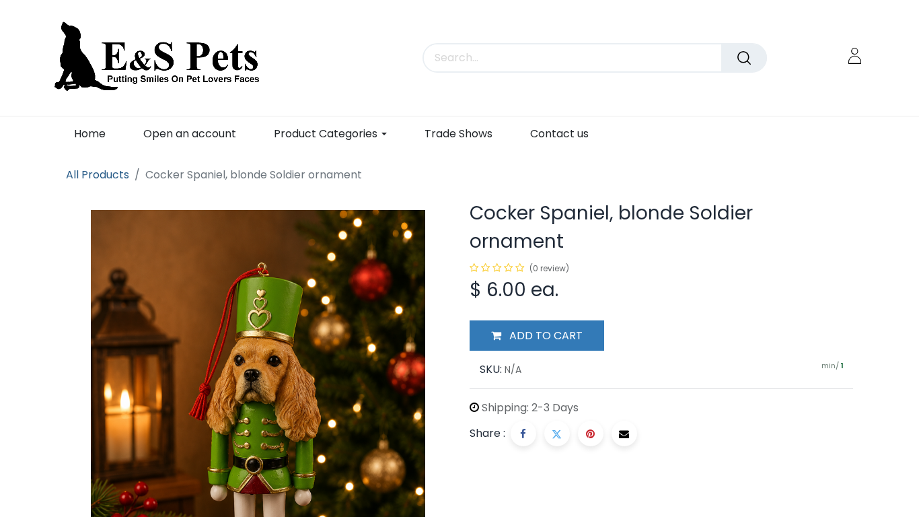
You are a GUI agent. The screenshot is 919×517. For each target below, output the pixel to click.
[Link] (854, 55)
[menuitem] (90, 133)
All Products (97, 174)
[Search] (744, 57)
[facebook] (523, 433)
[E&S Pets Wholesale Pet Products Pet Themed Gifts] (161, 58)
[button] (537, 335)
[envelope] (624, 433)
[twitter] (557, 433)
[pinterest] (590, 433)
